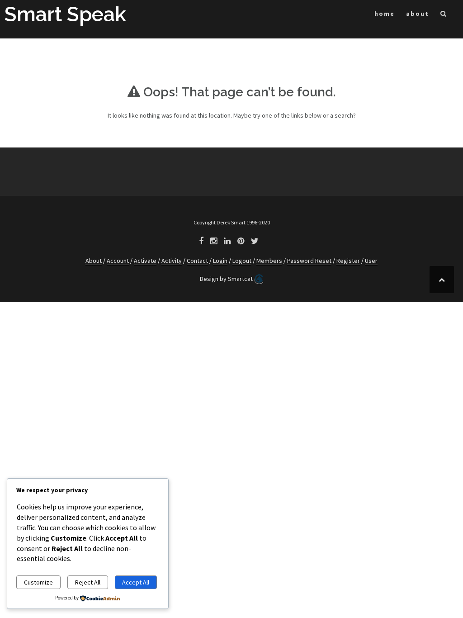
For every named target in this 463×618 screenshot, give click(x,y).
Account (118, 261)
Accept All (135, 582)
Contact (197, 261)
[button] (443, 15)
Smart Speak (65, 14)
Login (220, 261)
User (371, 261)
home (384, 14)
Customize (38, 582)
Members (269, 261)
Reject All (87, 582)
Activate (145, 261)
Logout (241, 261)
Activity (171, 261)
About (93, 261)
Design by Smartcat (227, 279)
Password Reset (309, 261)
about (417, 14)
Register (348, 261)
